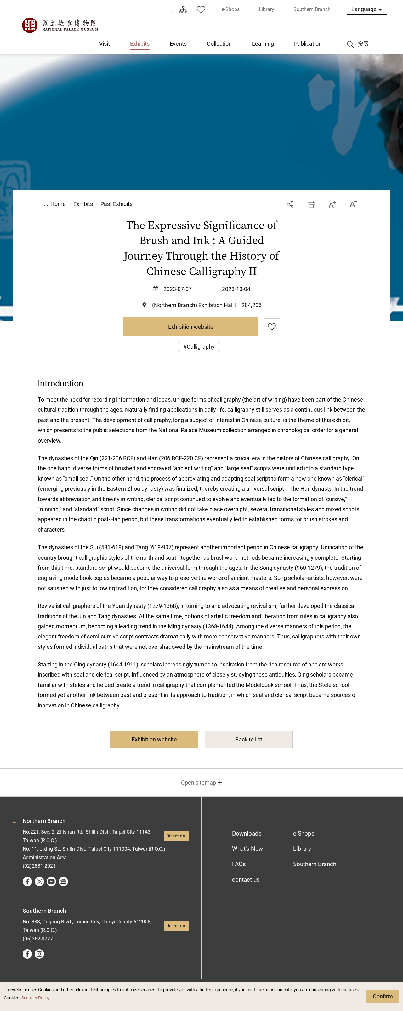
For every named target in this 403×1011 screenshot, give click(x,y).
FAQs (239, 864)
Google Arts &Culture (63, 881)
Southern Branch (314, 864)
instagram (39, 881)
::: (172, 9)
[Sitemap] (183, 9)
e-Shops (304, 833)
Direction (175, 836)
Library (302, 848)
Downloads (247, 833)
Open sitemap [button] (198, 782)
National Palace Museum (59, 25)
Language (364, 9)
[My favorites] (201, 9)
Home (58, 204)
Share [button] (290, 204)
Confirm (383, 996)
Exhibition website (190, 326)
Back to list (248, 739)
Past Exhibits (116, 204)
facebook (27, 881)
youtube (51, 881)
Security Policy (35, 998)
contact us (246, 879)
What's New (247, 848)
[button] (311, 204)
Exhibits (83, 204)
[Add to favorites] (272, 326)
